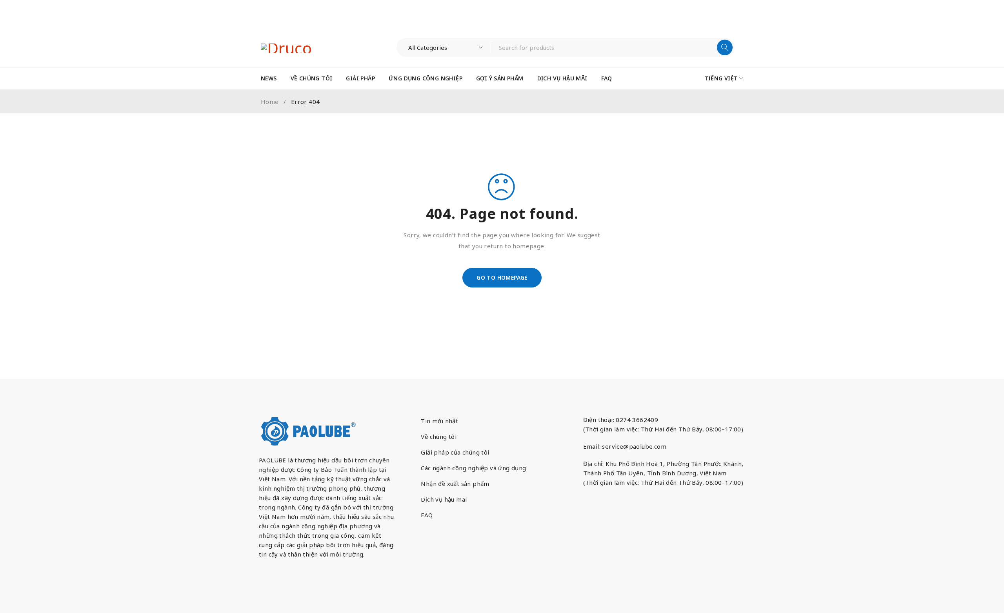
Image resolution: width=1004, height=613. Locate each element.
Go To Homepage (502, 277)
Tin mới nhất (439, 421)
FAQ (427, 515)
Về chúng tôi (439, 436)
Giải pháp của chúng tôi (455, 452)
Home (270, 102)
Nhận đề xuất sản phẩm (455, 483)
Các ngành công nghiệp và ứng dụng (473, 468)
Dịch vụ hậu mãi (444, 499)
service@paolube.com (634, 446)
